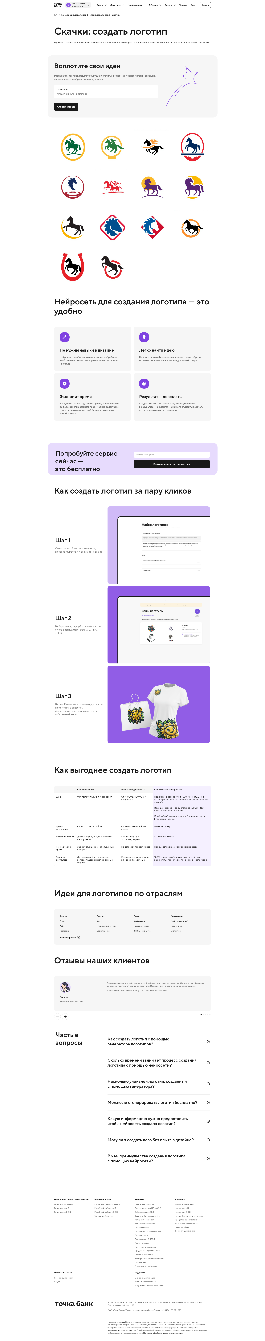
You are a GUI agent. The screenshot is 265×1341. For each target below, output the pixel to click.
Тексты (168, 5)
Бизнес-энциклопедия (145, 1278)
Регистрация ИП (61, 1208)
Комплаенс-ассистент (145, 1223)
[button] (205, 5)
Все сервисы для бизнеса (146, 1266)
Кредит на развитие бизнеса (187, 1220)
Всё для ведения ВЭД (144, 1212)
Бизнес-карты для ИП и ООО (148, 1208)
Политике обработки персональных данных (163, 1333)
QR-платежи (140, 1262)
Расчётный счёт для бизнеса (107, 1204)
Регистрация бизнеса (63, 1204)
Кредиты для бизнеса (184, 1204)
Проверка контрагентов (145, 1247)
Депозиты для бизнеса (185, 1231)
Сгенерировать (66, 106)
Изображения (135, 5)
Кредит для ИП (182, 1208)
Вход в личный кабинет (145, 1281)
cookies (125, 1322)
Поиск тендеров (142, 1243)
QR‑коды (153, 5)
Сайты (100, 5)
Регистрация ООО (62, 1212)
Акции (57, 1281)
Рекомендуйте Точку (63, 1278)
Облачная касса (142, 1227)
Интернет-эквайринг (144, 1220)
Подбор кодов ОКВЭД (145, 1239)
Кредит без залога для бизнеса (189, 1216)
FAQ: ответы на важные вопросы (149, 1285)
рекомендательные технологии (122, 1330)
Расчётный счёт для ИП (105, 1208)
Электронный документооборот (149, 1258)
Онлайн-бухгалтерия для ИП (148, 1231)
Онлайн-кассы (141, 1235)
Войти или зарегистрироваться (171, 464)
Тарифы (183, 5)
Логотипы (115, 5)
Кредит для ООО (183, 1212)
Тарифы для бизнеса (103, 1216)
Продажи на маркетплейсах (147, 1250)
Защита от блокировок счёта (147, 1216)
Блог (193, 5)
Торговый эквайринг (144, 1254)
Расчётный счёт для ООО (106, 1212)
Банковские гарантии (144, 1204)
